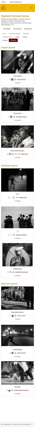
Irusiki (24, 154)
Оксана (21, 234)
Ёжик (21, 352)
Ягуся (21, 315)
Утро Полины (17, 76)
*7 (17, 231)
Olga (21, 79)
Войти (3, 2)
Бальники (17, 386)
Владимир (21, 116)
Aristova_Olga (21, 390)
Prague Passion (17, 349)
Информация (28, 28)
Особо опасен (17, 268)
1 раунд (17, 37)
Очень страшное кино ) (17, 150)
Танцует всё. (17, 113)
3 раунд (5, 40)
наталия (23, 197)
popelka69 (21, 272)
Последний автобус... (17, 312)
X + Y (17, 194)
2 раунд (24, 37)
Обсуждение (17, 28)
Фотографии (6, 28)
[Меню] (31, 8)
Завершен (13, 40)
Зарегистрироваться (15, 2)
